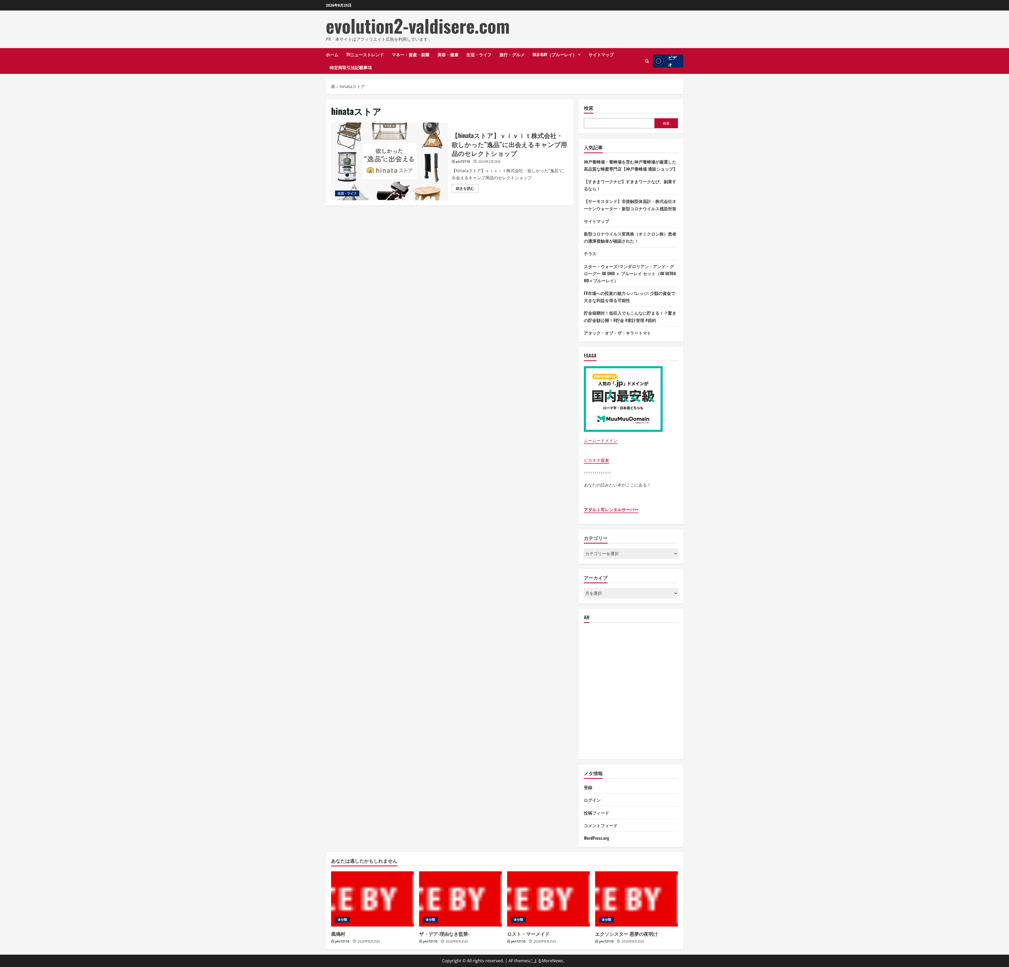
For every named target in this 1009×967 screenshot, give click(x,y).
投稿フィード (596, 813)
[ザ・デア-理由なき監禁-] (460, 899)
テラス (590, 253)
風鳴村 (338, 933)
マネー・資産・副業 (411, 54)
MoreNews (552, 961)
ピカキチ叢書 (596, 460)
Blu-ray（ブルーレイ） (555, 54)
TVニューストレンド (365, 54)
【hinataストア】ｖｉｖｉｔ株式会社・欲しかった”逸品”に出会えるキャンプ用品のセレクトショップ (389, 161)
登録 (588, 787)
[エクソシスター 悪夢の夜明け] (636, 899)
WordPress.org (596, 838)
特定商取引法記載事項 (351, 67)
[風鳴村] (372, 899)
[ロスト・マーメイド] (548, 899)
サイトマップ (601, 54)
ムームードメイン (600, 440)
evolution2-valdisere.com (418, 25)
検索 (588, 108)
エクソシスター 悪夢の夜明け (626, 933)
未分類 (342, 919)
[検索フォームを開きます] (647, 61)
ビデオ (672, 61)
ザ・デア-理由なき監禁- (444, 933)
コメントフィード (600, 825)
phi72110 (463, 161)
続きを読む (467, 189)
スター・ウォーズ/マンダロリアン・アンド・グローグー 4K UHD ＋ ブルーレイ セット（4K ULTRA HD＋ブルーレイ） (630, 273)
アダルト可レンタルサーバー (611, 510)
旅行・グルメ (512, 54)
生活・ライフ (479, 54)
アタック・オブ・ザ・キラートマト (617, 333)
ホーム (332, 54)
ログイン (592, 800)
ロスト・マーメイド (528, 933)
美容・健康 (448, 54)
